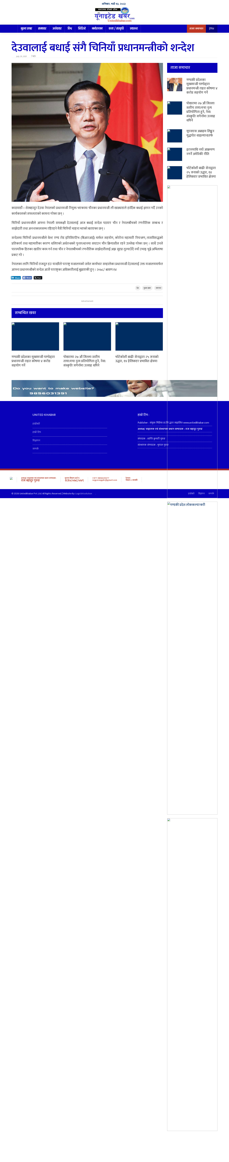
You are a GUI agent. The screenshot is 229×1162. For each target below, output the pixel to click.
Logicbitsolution (83, 494)
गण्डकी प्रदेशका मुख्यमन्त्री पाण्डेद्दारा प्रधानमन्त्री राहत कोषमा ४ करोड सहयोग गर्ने (33, 361)
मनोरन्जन (97, 28)
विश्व (70, 28)
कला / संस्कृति (116, 28)
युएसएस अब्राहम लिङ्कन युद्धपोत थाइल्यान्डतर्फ (200, 133)
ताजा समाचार (196, 28)
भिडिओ (82, 28)
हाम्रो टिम (37, 432)
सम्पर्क (36, 448)
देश (138, 288)
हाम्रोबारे (36, 423)
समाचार (42, 28)
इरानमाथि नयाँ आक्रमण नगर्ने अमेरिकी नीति (200, 152)
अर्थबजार (57, 28)
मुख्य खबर (26, 28)
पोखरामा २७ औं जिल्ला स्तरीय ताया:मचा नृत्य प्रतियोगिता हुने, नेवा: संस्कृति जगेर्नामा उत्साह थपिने (84, 361)
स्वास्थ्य (134, 28)
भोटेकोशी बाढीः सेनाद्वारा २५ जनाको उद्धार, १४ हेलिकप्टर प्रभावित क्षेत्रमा (136, 359)
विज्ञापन (36, 440)
